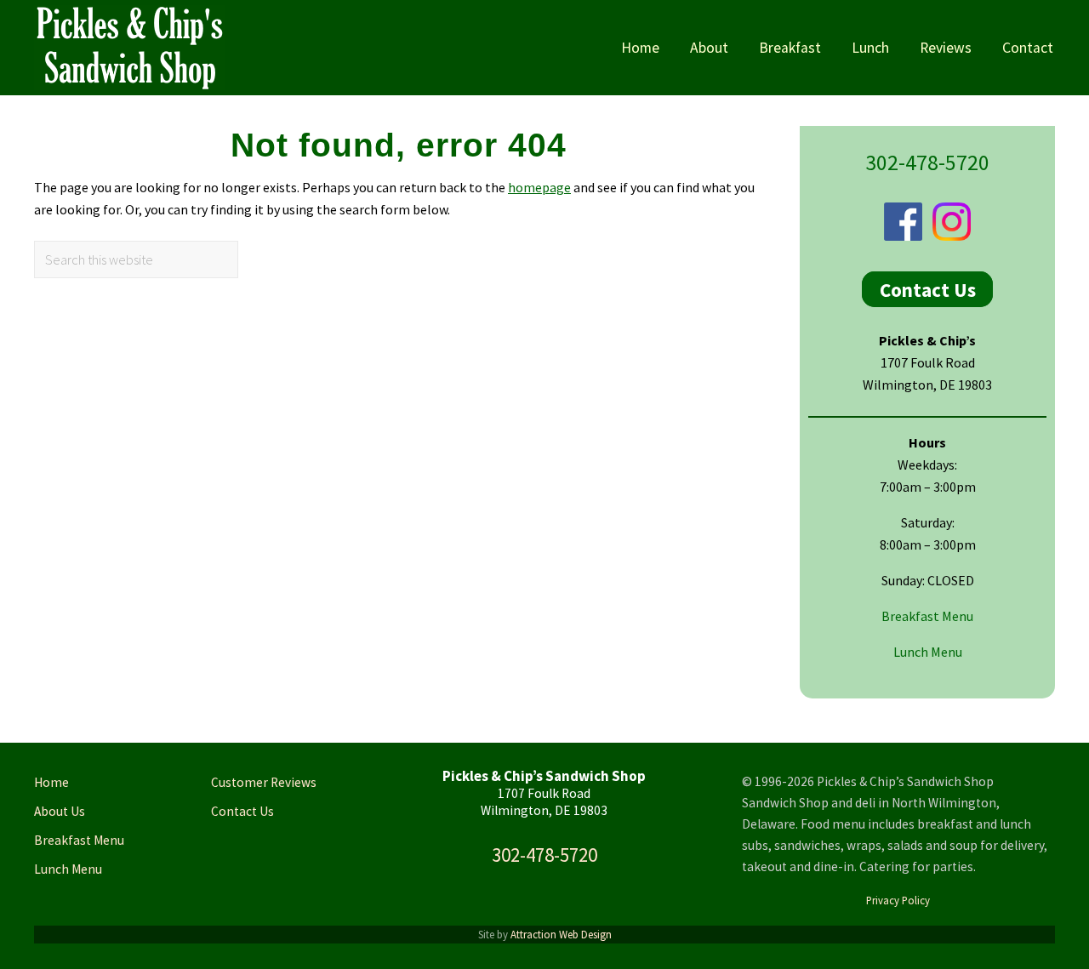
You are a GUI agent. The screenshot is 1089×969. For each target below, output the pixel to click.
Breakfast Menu (927, 615)
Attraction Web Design (561, 934)
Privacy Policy (898, 900)
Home (51, 782)
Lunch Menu (927, 651)
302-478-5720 (927, 162)
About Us (59, 811)
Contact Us (928, 288)
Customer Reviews (263, 782)
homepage (539, 187)
